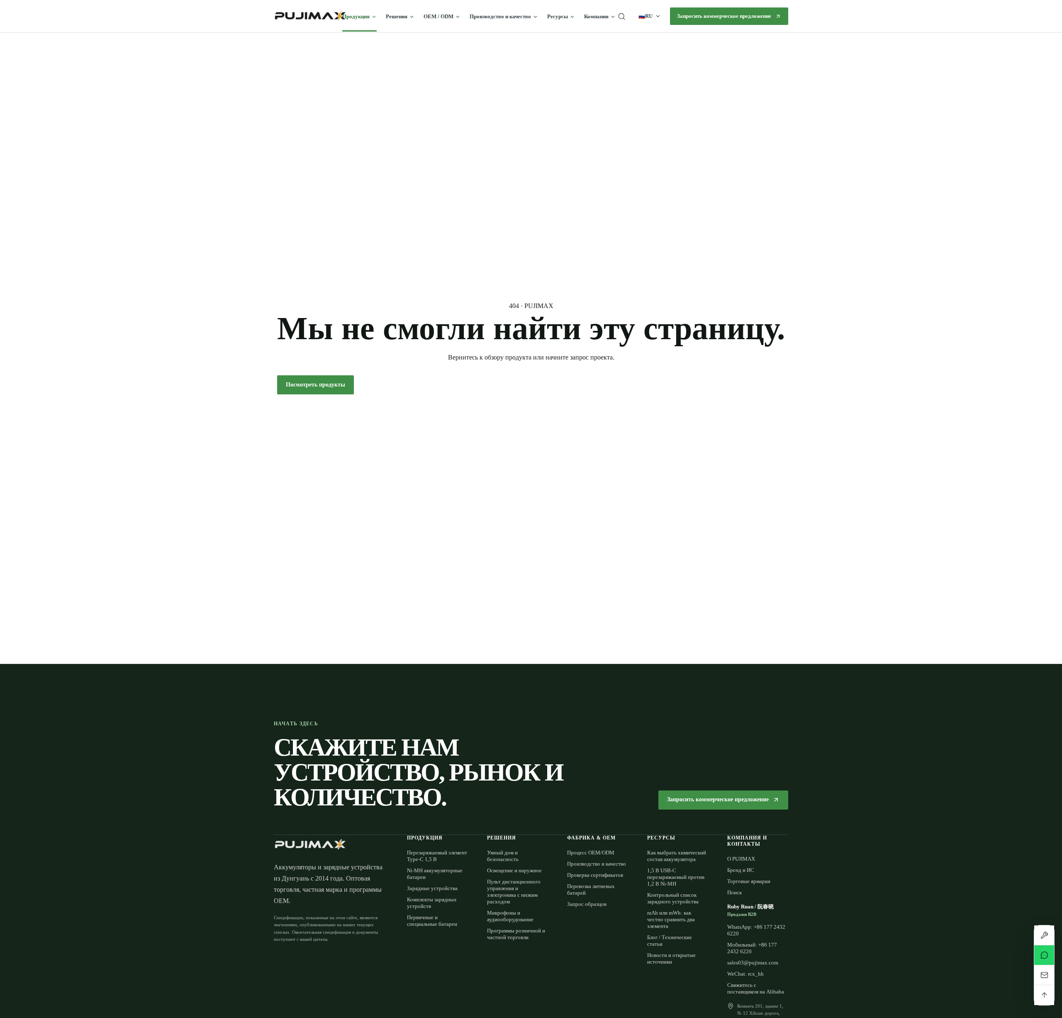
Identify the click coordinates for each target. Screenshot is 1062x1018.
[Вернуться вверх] (1044, 995)
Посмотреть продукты (315, 385)
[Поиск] (621, 16)
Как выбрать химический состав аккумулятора (676, 855)
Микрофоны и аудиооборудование (510, 916)
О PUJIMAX (741, 859)
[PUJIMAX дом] (310, 16)
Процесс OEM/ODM (590, 852)
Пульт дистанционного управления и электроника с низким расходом (514, 892)
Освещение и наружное (514, 870)
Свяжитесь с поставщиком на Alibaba (755, 988)
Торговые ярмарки (748, 881)
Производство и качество (500, 16)
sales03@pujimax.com (752, 962)
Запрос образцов (587, 904)
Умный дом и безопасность (503, 855)
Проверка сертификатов (595, 875)
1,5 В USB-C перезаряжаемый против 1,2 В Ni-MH (675, 877)
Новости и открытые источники (671, 958)
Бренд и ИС (740, 870)
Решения (396, 16)
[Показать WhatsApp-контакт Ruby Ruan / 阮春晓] (1044, 955)
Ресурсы (557, 16)
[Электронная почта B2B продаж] (1044, 975)
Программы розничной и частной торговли (516, 933)
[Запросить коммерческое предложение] (1044, 935)
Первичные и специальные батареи (432, 920)
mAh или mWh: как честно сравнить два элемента (671, 919)
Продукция (356, 16)
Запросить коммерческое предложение (724, 16)
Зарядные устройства (432, 888)
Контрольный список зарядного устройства (673, 898)
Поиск (734, 892)
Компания (596, 16)
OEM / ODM (438, 16)
